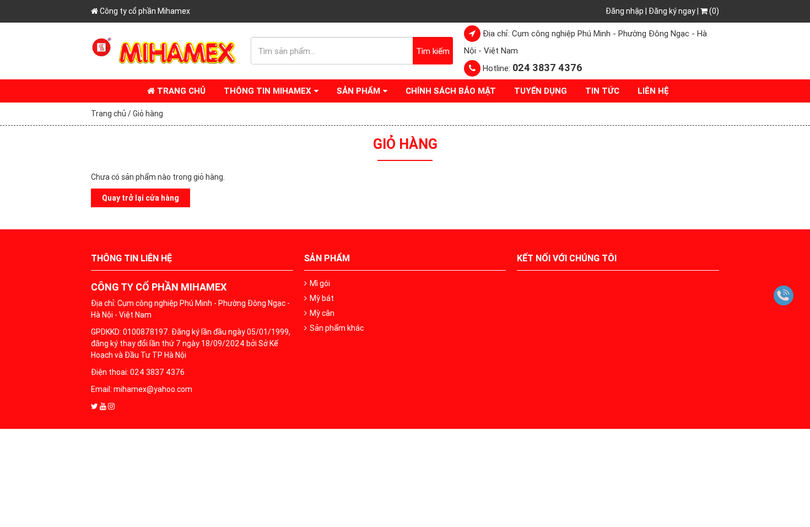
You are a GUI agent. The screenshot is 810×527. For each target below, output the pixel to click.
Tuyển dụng (540, 90)
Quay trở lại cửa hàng (140, 198)
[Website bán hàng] (165, 50)
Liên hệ (653, 90)
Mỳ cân (322, 313)
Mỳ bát (322, 298)
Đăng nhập (625, 11)
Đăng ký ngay (672, 11)
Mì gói (320, 283)
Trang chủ (180, 90)
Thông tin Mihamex (267, 90)
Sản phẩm (358, 90)
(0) (713, 11)
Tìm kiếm (433, 51)
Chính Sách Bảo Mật (451, 90)
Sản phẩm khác (337, 328)
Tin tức (602, 90)
